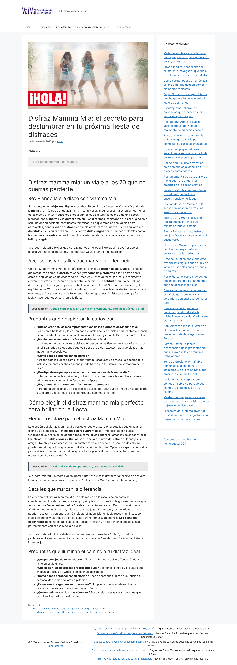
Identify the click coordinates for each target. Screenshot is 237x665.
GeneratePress (56, 645)
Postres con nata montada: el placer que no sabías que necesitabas (68, 608)
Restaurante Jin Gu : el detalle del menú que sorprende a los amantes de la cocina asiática (186, 180)
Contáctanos (124, 27)
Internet (36, 605)
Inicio (28, 27)
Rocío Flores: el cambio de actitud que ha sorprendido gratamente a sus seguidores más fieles (186, 280)
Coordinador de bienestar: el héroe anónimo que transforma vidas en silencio (73, 612)
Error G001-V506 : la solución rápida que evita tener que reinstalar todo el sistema (183, 222)
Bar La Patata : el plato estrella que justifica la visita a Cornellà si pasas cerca (185, 235)
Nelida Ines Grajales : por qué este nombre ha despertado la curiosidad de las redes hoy (186, 249)
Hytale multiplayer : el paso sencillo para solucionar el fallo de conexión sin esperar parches (185, 153)
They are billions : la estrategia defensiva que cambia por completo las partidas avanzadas (185, 139)
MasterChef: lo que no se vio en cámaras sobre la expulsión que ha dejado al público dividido (186, 401)
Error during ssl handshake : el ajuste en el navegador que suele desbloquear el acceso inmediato (185, 71)
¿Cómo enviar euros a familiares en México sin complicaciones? (74, 27)
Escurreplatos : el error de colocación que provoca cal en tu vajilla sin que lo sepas (185, 112)
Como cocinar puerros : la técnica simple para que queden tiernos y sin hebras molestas (185, 84)
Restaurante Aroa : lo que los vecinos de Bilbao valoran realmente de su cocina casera (183, 126)
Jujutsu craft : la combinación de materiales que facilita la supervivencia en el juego (185, 194)
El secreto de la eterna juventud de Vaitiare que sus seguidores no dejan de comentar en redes (186, 415)
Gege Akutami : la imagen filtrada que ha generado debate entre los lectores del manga (186, 98)
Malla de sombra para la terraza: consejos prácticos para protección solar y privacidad (186, 57)
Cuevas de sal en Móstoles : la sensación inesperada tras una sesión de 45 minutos (183, 208)
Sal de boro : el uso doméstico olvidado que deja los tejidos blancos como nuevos (183, 167)
